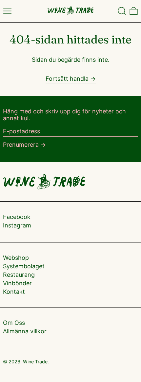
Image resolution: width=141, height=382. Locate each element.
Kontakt (14, 291)
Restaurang (19, 274)
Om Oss (14, 322)
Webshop (16, 257)
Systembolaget (24, 266)
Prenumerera (21, 144)
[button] (121, 11)
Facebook (16, 216)
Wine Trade (35, 361)
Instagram (17, 225)
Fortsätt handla (67, 78)
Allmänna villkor (25, 331)
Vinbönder (17, 283)
